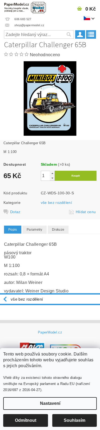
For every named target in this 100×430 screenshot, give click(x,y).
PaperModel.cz (50, 332)
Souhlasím (74, 420)
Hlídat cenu (86, 212)
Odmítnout (25, 420)
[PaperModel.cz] (25, 7)
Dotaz (15, 212)
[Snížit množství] (52, 178)
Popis (12, 229)
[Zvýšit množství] (52, 173)
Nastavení (50, 403)
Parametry (34, 229)
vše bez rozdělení (56, 202)
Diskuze (58, 229)
